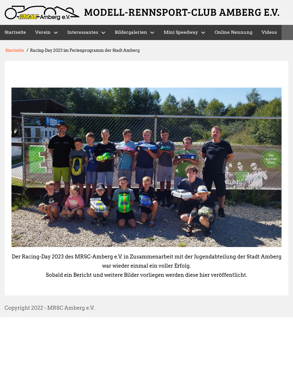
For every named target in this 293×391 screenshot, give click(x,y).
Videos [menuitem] (269, 32)
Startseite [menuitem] (15, 32)
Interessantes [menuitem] (82, 32)
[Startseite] (42, 13)
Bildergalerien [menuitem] (131, 32)
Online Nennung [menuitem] (233, 32)
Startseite (14, 50)
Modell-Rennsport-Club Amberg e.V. (182, 12)
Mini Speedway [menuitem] (181, 32)
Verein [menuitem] (43, 32)
